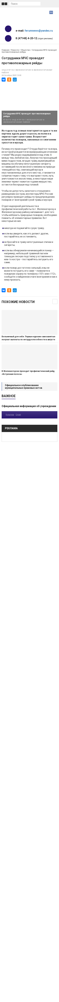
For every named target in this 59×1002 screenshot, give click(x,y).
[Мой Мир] (15, 80)
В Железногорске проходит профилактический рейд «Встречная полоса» (28, 372)
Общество (25, 50)
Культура (10, 415)
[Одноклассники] (9, 80)
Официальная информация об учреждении (29, 406)
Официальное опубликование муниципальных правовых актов (23, 386)
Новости (15, 50)
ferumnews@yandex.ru (39, 30)
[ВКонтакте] (4, 80)
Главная (5, 50)
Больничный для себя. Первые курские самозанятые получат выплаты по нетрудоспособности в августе (28, 338)
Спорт (18, 415)
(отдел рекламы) (34, 38)
